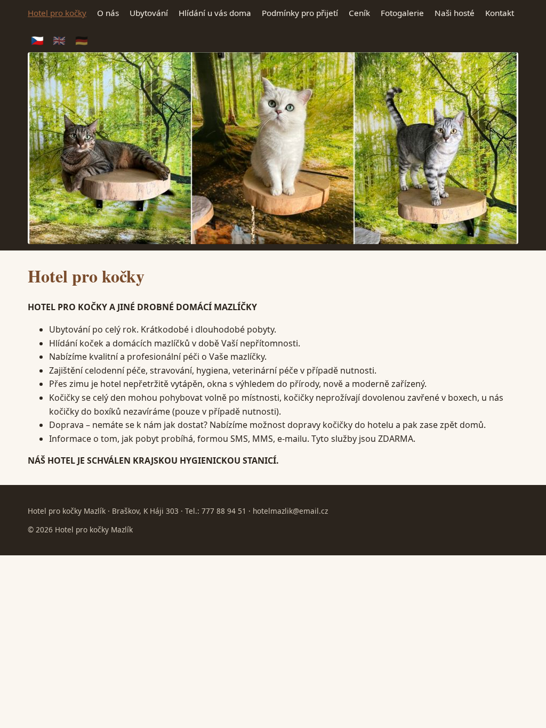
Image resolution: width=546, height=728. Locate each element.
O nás (108, 12)
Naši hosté (455, 12)
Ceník (359, 12)
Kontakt (499, 12)
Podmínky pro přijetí (300, 12)
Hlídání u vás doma (215, 12)
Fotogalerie (402, 12)
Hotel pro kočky (57, 12)
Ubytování (149, 12)
